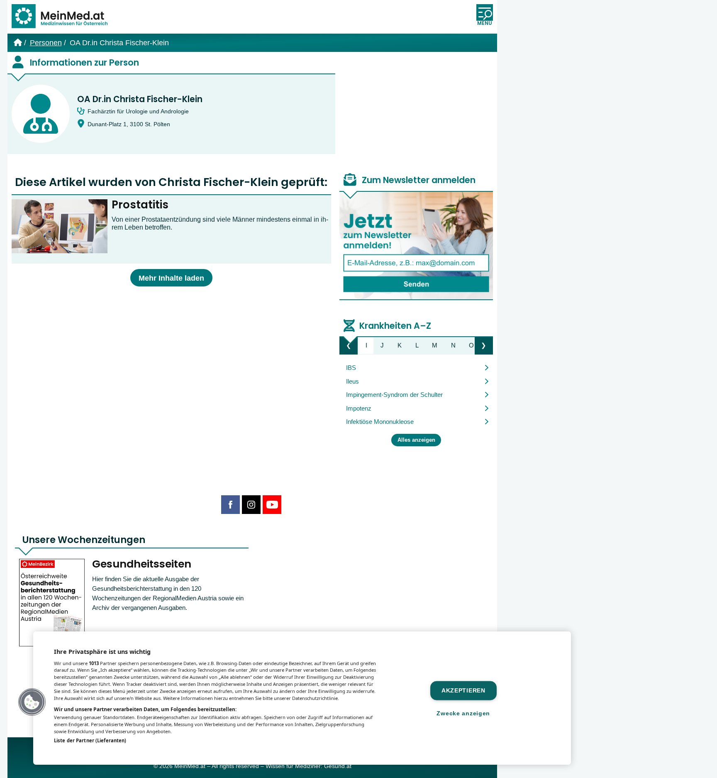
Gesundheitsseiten (141, 564)
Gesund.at (337, 766)
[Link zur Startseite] (63, 16)
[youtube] (272, 504)
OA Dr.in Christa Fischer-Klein (139, 99)
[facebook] (230, 504)
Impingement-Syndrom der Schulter (394, 394)
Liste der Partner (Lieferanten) (90, 740)
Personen (46, 43)
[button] (32, 702)
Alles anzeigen (416, 440)
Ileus (352, 381)
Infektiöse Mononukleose (380, 421)
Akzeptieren (463, 690)
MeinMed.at (189, 766)
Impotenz (358, 408)
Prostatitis (140, 204)
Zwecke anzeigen (463, 713)
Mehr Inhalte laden (171, 278)
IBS (351, 367)
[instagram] (251, 504)
